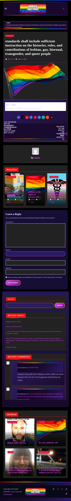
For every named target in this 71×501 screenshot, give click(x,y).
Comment (10, 222)
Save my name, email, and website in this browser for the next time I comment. (34, 277)
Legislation (9, 36)
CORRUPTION (44, 452)
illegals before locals (13, 322)
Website (8, 268)
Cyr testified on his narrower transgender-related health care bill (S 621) (9, 127)
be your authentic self (14, 326)
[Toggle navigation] (6, 8)
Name (8, 250)
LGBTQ (42, 422)
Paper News (15, 492)
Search (11, 299)
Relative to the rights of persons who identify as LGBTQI (62, 134)
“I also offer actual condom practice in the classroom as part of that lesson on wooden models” (19, 471)
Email (8, 259)
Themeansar (7, 494)
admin (13, 59)
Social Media (12, 422)
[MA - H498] (35, 106)
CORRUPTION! (11, 347)
